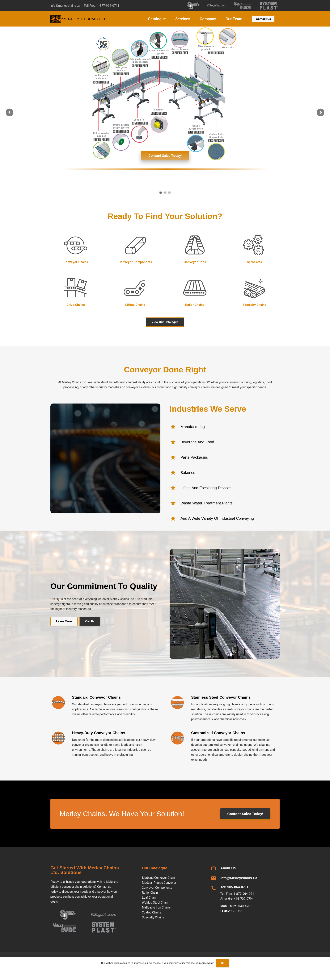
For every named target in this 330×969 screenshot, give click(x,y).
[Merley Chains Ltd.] (80, 19)
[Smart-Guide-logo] (191, 5)
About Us (228, 868)
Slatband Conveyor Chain (158, 878)
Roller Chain (150, 892)
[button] (169, 19)
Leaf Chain (149, 897)
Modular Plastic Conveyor (159, 882)
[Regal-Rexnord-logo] (217, 5)
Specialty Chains (153, 917)
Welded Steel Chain (155, 902)
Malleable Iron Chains (156, 907)
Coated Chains (151, 912)
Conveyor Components (157, 887)
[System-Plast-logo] (269, 5)
